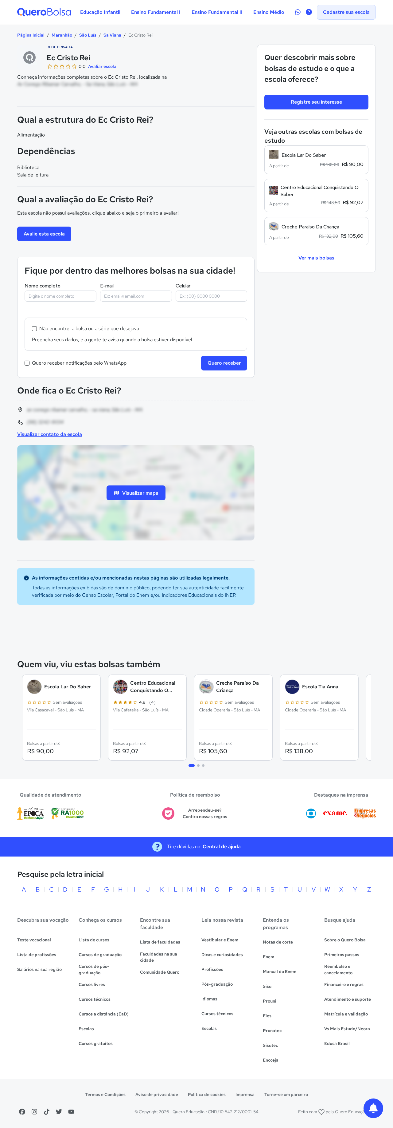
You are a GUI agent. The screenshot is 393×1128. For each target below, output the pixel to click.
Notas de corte (278, 942)
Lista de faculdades (160, 942)
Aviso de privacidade (156, 1094)
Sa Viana (112, 35)
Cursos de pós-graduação (94, 970)
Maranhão (62, 35)
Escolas (86, 1028)
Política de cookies (207, 1094)
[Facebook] (22, 1112)
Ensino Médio (268, 12)
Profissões (212, 969)
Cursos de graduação (100, 954)
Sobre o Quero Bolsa (345, 940)
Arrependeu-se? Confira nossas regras (205, 813)
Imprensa (245, 1094)
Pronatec (272, 1030)
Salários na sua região (39, 969)
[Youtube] (71, 1112)
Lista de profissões (36, 954)
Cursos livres (92, 984)
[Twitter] (59, 1112)
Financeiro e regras (344, 984)
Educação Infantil (100, 12)
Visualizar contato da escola (49, 434)
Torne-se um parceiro (286, 1094)
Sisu (267, 986)
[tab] (192, 765)
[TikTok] (47, 1112)
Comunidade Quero (159, 972)
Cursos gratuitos (96, 1043)
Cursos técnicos (95, 999)
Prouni (269, 1001)
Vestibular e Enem (219, 940)
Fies (267, 1016)
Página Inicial (31, 35)
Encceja (270, 1060)
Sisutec (270, 1045)
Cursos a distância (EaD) (104, 1014)
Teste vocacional (34, 940)
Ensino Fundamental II (217, 12)
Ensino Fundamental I (156, 12)
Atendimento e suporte (347, 999)
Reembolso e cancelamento (338, 970)
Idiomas (209, 999)
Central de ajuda (222, 846)
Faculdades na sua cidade (158, 957)
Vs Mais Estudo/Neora (347, 1028)
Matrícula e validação (346, 1014)
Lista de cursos (94, 940)
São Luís (87, 35)
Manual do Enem (279, 971)
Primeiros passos (341, 954)
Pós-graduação (217, 984)
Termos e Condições (105, 1094)
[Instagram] (34, 1112)
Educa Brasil (337, 1043)
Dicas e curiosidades (222, 954)
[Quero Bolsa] (44, 12)
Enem (268, 957)
